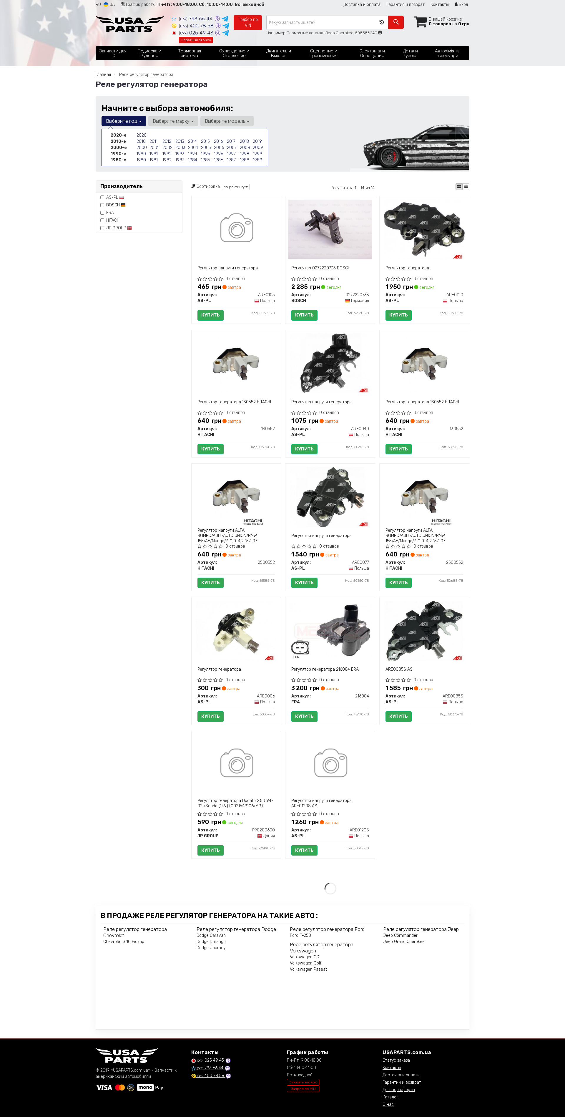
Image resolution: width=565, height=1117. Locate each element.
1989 (257, 160)
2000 (142, 147)
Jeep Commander (400, 935)
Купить (210, 315)
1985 (205, 160)
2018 (244, 141)
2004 (193, 147)
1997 (231, 153)
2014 (192, 141)
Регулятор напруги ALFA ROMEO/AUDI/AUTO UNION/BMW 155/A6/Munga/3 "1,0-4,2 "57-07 (227, 535)
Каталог (390, 1097)
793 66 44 (196, 18)
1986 (218, 160)
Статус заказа (396, 1060)
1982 (167, 160)
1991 (153, 153)
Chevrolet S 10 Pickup (123, 941)
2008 (245, 147)
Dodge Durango (211, 941)
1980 (141, 160)
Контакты (440, 4)
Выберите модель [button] (225, 121)
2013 (179, 141)
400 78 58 (197, 26)
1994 (192, 153)
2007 (232, 147)
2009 (258, 147)
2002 (167, 147)
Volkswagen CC (304, 956)
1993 (180, 153)
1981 (153, 160)
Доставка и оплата (361, 4)
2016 (218, 141)
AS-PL (112, 197)
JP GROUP (116, 228)
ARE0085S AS (399, 669)
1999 (257, 153)
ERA (110, 212)
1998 (244, 153)
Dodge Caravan (211, 935)
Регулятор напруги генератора (227, 268)
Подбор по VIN (248, 22)
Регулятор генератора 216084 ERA (325, 669)
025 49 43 (197, 33)
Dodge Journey (211, 947)
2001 (154, 147)
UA (111, 4)
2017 (231, 141)
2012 (166, 141)
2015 (205, 141)
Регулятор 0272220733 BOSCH (320, 268)
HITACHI (113, 220)
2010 (141, 141)
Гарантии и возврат (402, 1082)
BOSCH (113, 205)
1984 (192, 160)
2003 (180, 147)
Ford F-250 (300, 935)
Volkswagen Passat (308, 969)
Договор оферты (399, 1089)
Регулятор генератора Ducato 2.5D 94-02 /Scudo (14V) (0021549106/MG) (235, 803)
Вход (463, 4)
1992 (167, 153)
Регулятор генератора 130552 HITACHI (234, 402)
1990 (141, 153)
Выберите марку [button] (172, 121)
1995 (205, 153)
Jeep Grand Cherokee (404, 941)
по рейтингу (234, 187)
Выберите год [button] (122, 121)
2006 (219, 147)
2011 (153, 141)
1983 (180, 160)
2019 (257, 141)
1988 (244, 160)
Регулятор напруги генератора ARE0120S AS (321, 803)
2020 (142, 135)
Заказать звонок (303, 1082)
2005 (206, 147)
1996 (218, 153)
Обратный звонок (196, 40)
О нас (388, 1104)
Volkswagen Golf (305, 963)
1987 (231, 160)
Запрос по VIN (303, 1089)
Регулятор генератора (407, 268)
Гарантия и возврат (405, 4)
